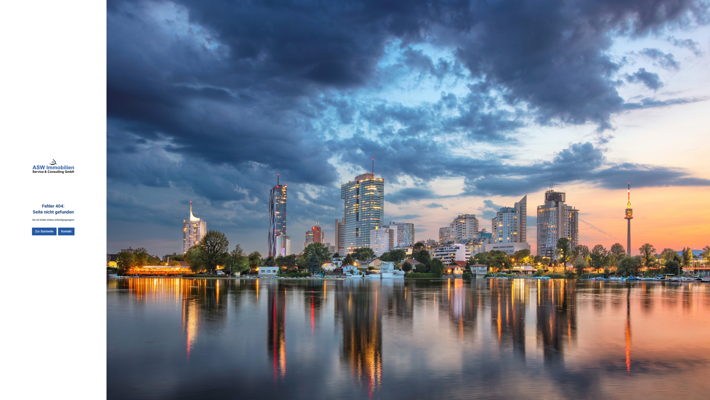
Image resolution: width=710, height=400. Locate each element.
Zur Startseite (44, 231)
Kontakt (66, 231)
